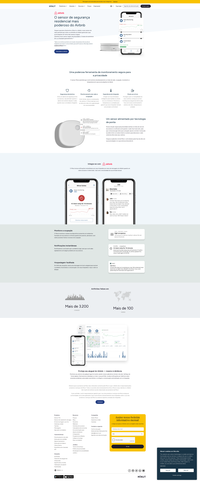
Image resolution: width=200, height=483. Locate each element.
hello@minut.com (96, 433)
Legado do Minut (58, 45)
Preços (89, 6)
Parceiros (75, 422)
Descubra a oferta (61, 51)
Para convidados (77, 440)
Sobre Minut (94, 418)
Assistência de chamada (61, 447)
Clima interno (58, 445)
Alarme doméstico (59, 441)
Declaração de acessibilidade (81, 451)
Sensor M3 (57, 418)
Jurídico (75, 444)
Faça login (118, 6)
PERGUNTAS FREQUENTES (99, 431)
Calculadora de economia (80, 428)
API (55, 449)
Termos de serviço (78, 446)
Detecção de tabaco (60, 443)
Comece (100, 402)
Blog (74, 420)
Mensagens (57, 428)
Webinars (75, 424)
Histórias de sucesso (79, 426)
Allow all (186, 470)
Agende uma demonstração (131, 6)
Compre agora (145, 6)
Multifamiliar (57, 466)
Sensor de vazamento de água (62, 420)
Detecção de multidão (60, 439)
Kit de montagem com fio (61, 422)
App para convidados (60, 430)
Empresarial (97, 6)
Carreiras (93, 422)
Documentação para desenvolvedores (78, 431)
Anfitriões (57, 456)
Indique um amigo (78, 438)
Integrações (76, 434)
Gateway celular (58, 424)
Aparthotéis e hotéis (60, 462)
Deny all (168, 470)
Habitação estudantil (60, 464)
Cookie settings (177, 475)
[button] (63, 6)
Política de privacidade (79, 448)
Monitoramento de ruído (61, 437)
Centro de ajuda (95, 429)
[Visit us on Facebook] (129, 470)
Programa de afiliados (79, 436)
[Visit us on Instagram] (133, 470)
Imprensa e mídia (95, 420)
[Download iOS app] (69, 476)
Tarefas (56, 426)
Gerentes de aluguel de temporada (60, 459)
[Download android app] (59, 476)
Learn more (162, 465)
